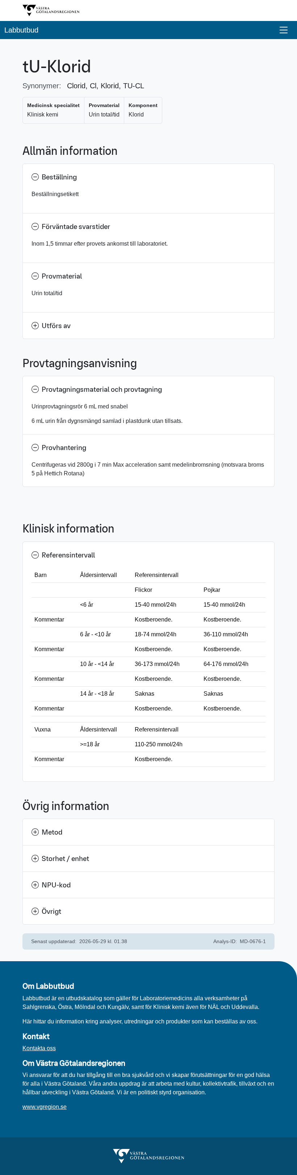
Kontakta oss (39, 1048)
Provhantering (64, 447)
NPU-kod (56, 885)
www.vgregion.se (44, 1107)
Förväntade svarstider (76, 226)
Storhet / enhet (65, 858)
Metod (52, 832)
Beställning (59, 177)
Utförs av (56, 325)
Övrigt (51, 911)
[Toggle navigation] (284, 30)
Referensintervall (68, 555)
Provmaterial (62, 276)
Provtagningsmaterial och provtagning (102, 389)
